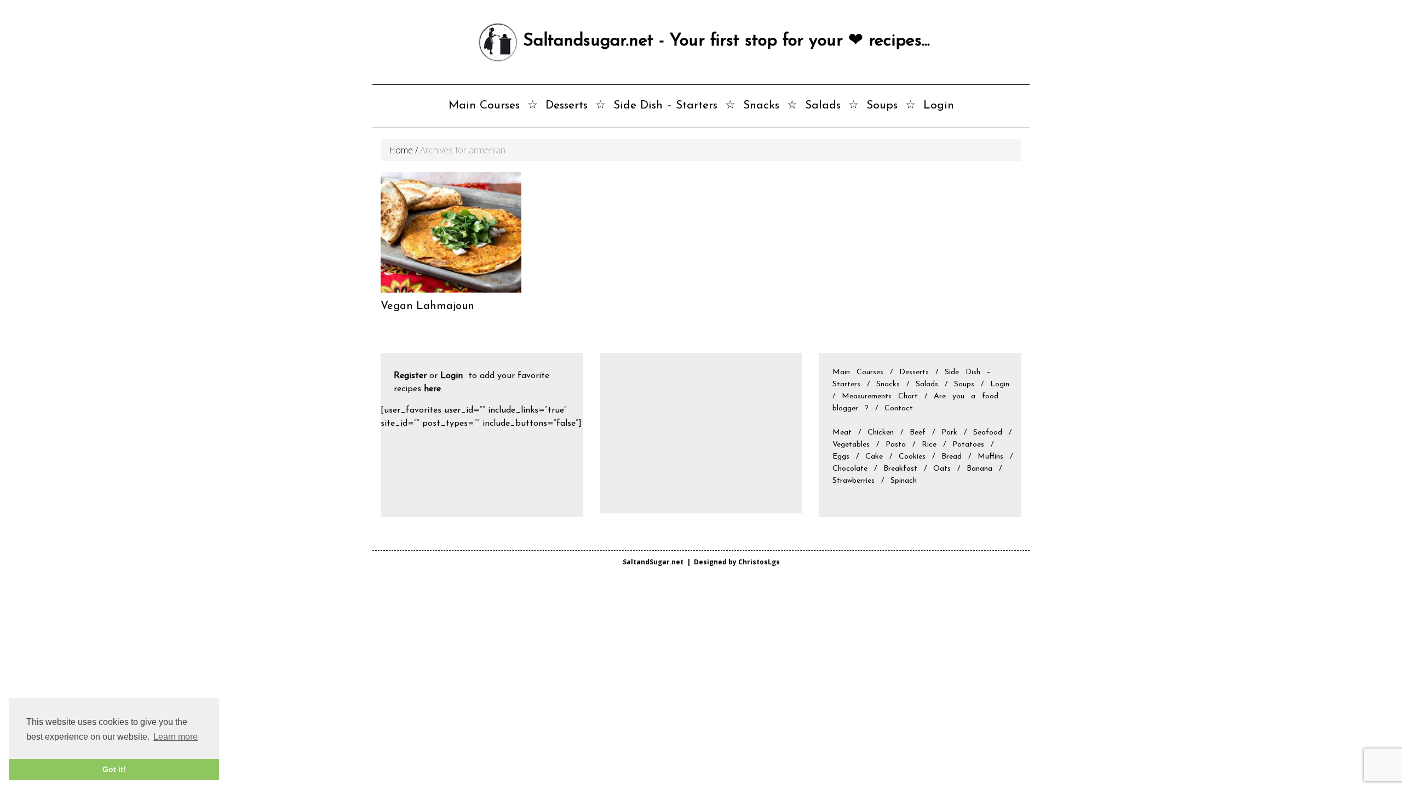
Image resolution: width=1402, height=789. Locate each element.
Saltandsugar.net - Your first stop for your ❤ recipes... (724, 41)
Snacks (761, 105)
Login (938, 105)
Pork (949, 432)
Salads (823, 105)
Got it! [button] (114, 769)
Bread (951, 457)
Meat (842, 432)
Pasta (896, 445)
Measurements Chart (883, 396)
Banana (979, 469)
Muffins (990, 457)
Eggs (840, 457)
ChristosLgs (759, 561)
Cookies (912, 457)
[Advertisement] (703, 432)
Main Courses (484, 105)
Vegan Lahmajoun (427, 306)
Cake (874, 457)
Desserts (566, 105)
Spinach (903, 481)
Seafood (987, 432)
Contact (898, 408)
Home (401, 150)
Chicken (880, 432)
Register (410, 375)
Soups (882, 105)
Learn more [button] (175, 736)
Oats (942, 469)
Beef (918, 432)
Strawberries (853, 481)
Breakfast (900, 469)
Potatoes (968, 445)
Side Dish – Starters (665, 105)
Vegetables (851, 445)
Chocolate (849, 469)
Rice (929, 445)
